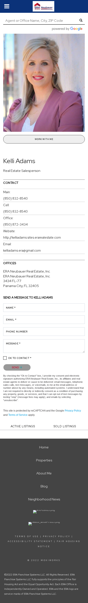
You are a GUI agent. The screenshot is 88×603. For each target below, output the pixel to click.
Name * (11, 307)
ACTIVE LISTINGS (23, 426)
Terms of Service (18, 414)
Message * (13, 343)
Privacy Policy (73, 410)
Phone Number (17, 331)
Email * (11, 319)
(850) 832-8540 (15, 198)
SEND (16, 367)
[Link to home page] (44, 6)
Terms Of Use (27, 536)
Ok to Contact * (20, 358)
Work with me (44, 139)
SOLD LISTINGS (65, 426)
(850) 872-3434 (15, 224)
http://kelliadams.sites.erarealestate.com (32, 237)
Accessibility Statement (30, 541)
